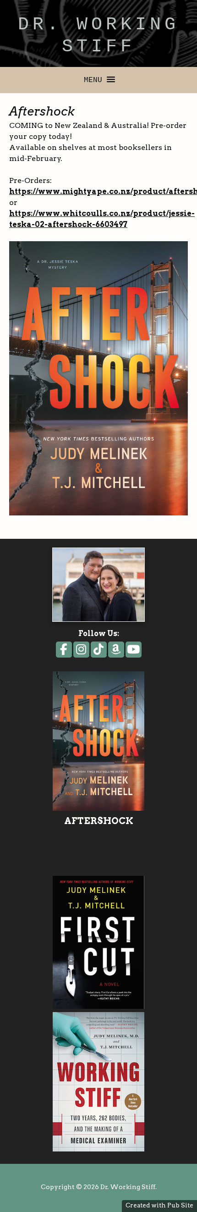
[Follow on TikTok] (99, 651)
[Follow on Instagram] (82, 651)
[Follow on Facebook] (64, 651)
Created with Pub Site (159, 1205)
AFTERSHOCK (98, 820)
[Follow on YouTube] (134, 651)
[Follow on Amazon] (117, 651)
